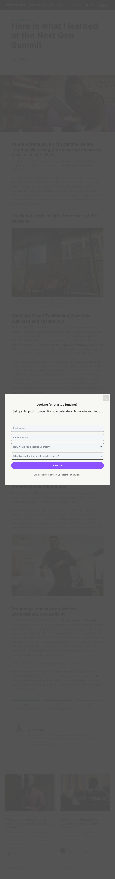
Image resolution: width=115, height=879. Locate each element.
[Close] (106, 398)
